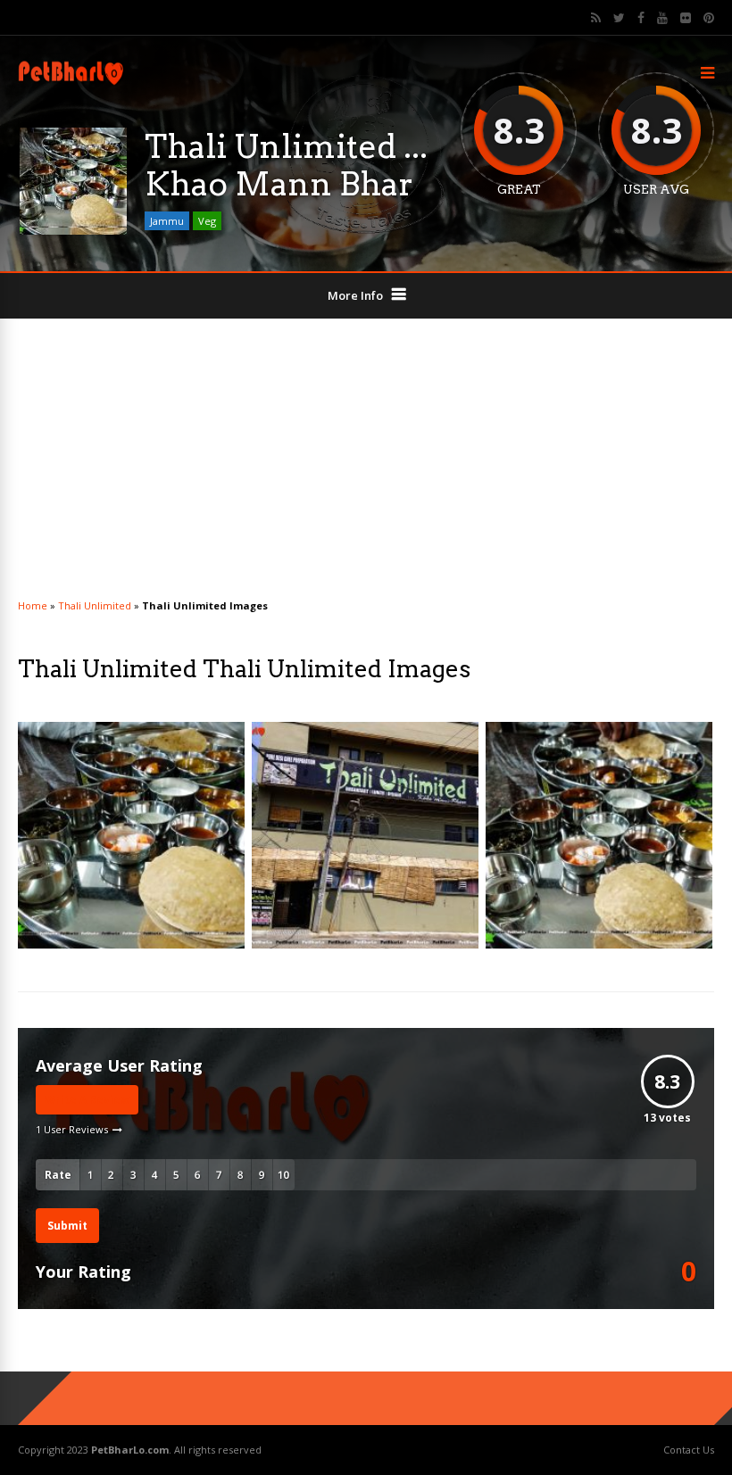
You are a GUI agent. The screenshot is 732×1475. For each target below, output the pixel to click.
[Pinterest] (708, 18)
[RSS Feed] (596, 18)
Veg (207, 221)
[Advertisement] (366, 461)
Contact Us (688, 1449)
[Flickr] (685, 18)
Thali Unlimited (94, 605)
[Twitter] (619, 18)
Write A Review (87, 1099)
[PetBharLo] (72, 83)
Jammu (167, 221)
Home (32, 605)
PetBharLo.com (130, 1449)
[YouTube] (662, 18)
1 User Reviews (72, 1129)
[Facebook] (641, 18)
